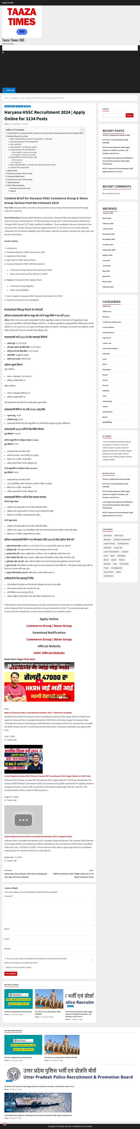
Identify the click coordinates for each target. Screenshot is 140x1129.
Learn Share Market (110, 348)
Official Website (13, 182)
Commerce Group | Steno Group (19, 173)
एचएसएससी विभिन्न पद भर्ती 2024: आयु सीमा (23, 147)
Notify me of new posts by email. (19, 967)
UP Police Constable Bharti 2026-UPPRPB (60, 1057)
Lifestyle (106, 354)
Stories (105, 385)
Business (106, 317)
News (105, 364)
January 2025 (108, 229)
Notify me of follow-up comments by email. (21, 963)
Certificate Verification (112, 322)
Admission (107, 306)
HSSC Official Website (15, 185)
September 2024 (109, 250)
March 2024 (107, 281)
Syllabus (106, 390)
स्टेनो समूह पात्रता (16, 162)
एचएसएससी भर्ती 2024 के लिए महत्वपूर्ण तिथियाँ (24, 142)
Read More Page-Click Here (20, 188)
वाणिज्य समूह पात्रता (17, 160)
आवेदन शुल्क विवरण (16, 144)
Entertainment (108, 332)
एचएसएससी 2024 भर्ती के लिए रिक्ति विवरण (23, 150)
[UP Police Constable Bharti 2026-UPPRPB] (49, 999)
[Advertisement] (70, 71)
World (105, 417)
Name (7, 929)
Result (105, 375)
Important (107, 338)
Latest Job (7, 106)
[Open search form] (3, 53)
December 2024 (109, 234)
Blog (12, 48)
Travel (105, 406)
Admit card (107, 311)
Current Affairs (108, 327)
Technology (107, 401)
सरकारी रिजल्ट (27, 106)
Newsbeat (107, 369)
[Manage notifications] (5, 1124)
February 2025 (108, 223)
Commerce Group (39, 639)
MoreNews (77, 1126)
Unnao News (19, 106)
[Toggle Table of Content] (81, 130)
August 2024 (107, 255)
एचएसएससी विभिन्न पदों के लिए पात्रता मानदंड (23, 157)
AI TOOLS (20, 48)
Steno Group (63, 639)
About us (30, 48)
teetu (7, 124)
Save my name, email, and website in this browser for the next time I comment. (37, 959)
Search (106, 109)
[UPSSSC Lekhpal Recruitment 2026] (18, 999)
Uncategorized (116, 568)
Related (13, 191)
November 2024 (109, 239)
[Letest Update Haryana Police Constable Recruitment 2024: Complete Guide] (23, 819)
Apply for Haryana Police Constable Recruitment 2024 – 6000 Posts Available (38, 712)
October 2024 (108, 245)
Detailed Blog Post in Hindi (17, 136)
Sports (105, 380)
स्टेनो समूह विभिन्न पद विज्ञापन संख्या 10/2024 (24, 155)
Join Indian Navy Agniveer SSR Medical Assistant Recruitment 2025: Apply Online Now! (118, 161)
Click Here (29, 659)
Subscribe (10, 90)
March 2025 (107, 218)
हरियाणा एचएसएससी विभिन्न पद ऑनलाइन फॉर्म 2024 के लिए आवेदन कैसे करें (32, 165)
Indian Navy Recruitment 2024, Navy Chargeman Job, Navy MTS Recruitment (25, 873)
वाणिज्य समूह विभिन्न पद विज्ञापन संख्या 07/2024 (24, 152)
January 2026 (108, 213)
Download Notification (15, 176)
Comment (8, 896)
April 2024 (106, 276)
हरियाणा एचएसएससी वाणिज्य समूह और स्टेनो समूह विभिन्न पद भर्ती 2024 (31, 139)
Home (4, 48)
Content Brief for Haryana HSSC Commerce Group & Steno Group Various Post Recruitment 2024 (45, 133)
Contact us (42, 48)
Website (7, 949)
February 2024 (108, 287)
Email (7, 939)
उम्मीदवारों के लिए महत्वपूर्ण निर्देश (19, 168)
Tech (104, 396)
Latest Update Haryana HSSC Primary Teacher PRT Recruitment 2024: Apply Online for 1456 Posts (47, 776)
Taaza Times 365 (13, 39)
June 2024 (106, 266)
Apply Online (12, 171)
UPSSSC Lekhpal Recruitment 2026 (18, 1012)
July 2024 (106, 260)
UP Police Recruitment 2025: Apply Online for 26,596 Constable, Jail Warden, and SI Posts (79, 1014)
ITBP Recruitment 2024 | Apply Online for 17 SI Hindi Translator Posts (73, 873)
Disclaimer (54, 48)
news (13, 106)
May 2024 (106, 271)
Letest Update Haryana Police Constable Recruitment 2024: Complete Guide (38, 836)
